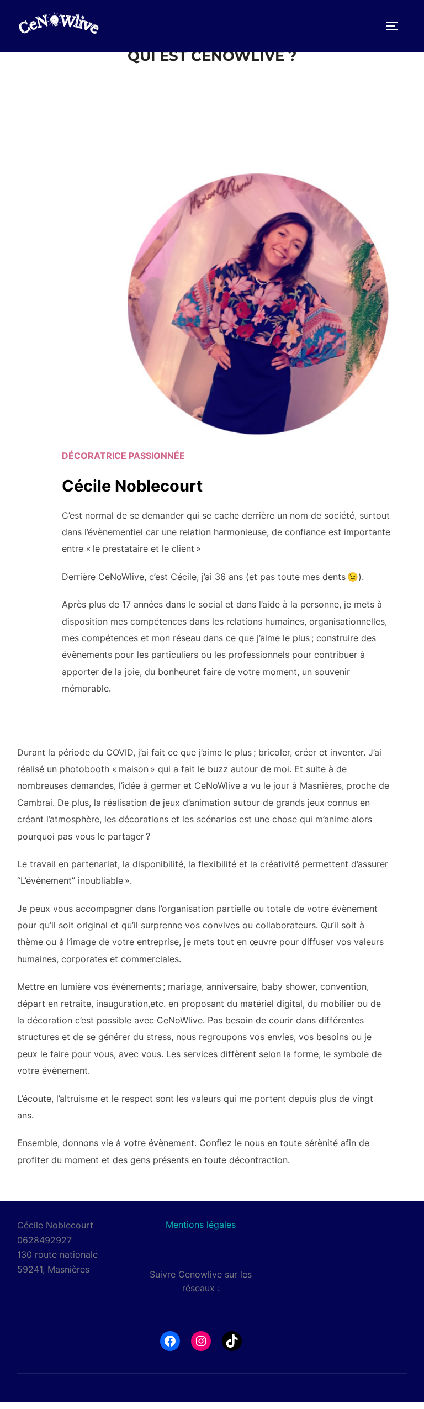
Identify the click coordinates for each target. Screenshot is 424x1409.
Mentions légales (201, 1224)
